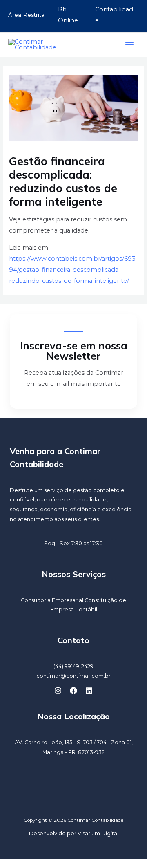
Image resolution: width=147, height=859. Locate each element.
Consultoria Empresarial (52, 600)
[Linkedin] (89, 690)
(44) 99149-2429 (73, 666)
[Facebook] (73, 690)
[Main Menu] (129, 44)
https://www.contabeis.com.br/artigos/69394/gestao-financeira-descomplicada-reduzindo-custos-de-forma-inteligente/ (72, 269)
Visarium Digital (98, 833)
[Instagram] (58, 690)
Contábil (86, 609)
